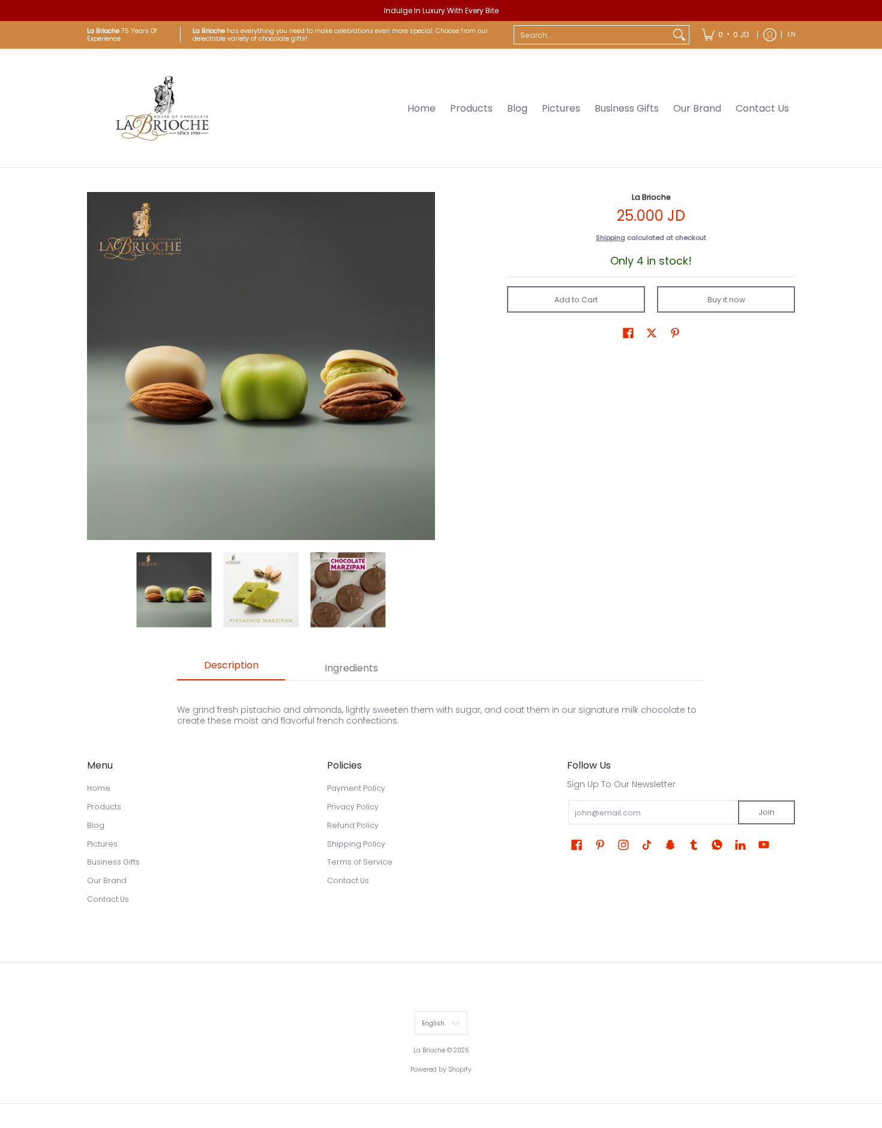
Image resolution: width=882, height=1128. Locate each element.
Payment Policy (356, 788)
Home (98, 788)
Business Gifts (113, 862)
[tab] (231, 669)
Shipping (610, 237)
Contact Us (108, 899)
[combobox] (592, 35)
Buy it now (726, 300)
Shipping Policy (356, 844)
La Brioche (651, 197)
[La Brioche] (162, 108)
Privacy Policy (353, 807)
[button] (628, 333)
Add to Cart (576, 300)
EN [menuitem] (791, 34)
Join (766, 812)
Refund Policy (353, 825)
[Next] (426, 366)
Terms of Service (359, 862)
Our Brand (107, 880)
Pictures (102, 844)
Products (104, 807)
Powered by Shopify (441, 1069)
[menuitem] (725, 35)
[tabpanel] (441, 708)
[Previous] (95, 366)
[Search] (679, 35)
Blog (95, 825)
